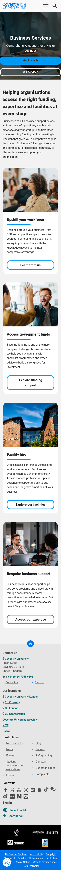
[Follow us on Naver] (19, 796)
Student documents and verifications (15, 765)
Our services (30, 72)
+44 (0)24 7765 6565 (20, 676)
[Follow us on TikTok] (46, 789)
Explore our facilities (31, 504)
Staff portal (16, 816)
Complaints (42, 774)
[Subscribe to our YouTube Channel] (19, 791)
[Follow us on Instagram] (26, 791)
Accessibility (36, 854)
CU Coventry (12, 702)
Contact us (12, 682)
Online (6, 731)
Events (10, 755)
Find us (39, 682)
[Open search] (55, 6)
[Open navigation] (45, 6)
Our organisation (46, 767)
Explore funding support (30, 382)
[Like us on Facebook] (6, 791)
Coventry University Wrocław (20, 719)
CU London (11, 708)
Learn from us (30, 265)
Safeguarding (44, 755)
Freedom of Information (30, 858)
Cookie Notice (22, 862)
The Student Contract (16, 854)
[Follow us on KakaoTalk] (26, 796)
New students (14, 743)
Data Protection (31, 866)
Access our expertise (30, 619)
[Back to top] (30, 643)
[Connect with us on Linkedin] (33, 791)
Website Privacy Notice (45, 862)
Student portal (17, 810)
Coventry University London (21, 696)
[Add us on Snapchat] (39, 791)
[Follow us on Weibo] (6, 796)
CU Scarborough (15, 713)
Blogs (39, 743)
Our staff (41, 761)
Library (10, 775)
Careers (40, 749)
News (9, 749)
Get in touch (30, 60)
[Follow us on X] (12, 790)
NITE (5, 725)
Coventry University (17, 658)
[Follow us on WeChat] (53, 789)
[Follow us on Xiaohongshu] (12, 796)
